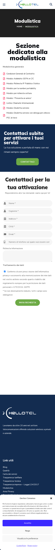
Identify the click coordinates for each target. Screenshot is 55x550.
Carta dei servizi (10, 474)
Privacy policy (32, 546)
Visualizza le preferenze (27, 538)
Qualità (6, 470)
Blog (5, 467)
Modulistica (8, 488)
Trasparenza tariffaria (12, 477)
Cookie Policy (21, 546)
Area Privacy (8, 491)
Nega (27, 531)
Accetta (27, 523)
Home (19, 26)
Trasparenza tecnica (12, 481)
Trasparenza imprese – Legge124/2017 (21, 484)
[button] (51, 498)
